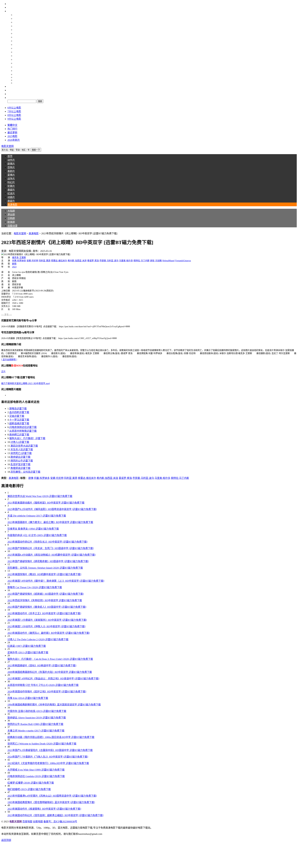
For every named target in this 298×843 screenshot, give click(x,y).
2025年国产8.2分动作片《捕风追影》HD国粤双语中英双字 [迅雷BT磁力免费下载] (52, 509)
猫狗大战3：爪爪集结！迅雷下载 (27, 438)
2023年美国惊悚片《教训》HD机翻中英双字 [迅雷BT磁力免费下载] (44, 574)
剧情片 (17, 41)
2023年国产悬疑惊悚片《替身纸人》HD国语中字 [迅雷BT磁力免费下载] (46, 607)
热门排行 (12, 128)
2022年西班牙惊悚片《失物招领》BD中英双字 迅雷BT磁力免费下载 (44, 600)
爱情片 (17, 52)
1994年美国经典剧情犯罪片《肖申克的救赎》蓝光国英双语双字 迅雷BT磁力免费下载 (54, 704)
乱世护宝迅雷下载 (20, 464)
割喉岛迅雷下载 (18, 408)
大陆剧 (17, 18)
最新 (9, 86)
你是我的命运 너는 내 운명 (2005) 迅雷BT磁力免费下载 (37, 535)
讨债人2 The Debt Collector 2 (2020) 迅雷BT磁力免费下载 (37, 639)
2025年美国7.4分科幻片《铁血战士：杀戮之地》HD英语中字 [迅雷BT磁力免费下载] (53, 678)
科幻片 (17, 59)
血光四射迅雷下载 (19, 412)
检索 (9, 94)
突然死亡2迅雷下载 (21, 453)
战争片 (17, 55)
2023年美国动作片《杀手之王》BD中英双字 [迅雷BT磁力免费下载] (44, 613)
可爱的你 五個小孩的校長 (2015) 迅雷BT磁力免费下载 (36, 711)
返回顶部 (6, 840)
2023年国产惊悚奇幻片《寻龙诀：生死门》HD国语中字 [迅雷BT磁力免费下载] (50, 548)
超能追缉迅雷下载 (19, 423)
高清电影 (19, 14)
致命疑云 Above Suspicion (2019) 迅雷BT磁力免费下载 (36, 717)
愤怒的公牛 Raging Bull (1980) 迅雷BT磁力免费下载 (35, 724)
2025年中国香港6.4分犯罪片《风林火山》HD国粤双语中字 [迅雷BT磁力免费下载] (52, 795)
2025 (16, 80)
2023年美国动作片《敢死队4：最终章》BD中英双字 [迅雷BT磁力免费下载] (48, 633)
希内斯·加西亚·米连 (77, 260)
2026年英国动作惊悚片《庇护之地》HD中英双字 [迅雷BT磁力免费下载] (46, 691)
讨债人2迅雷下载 (20, 442)
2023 (14, 267)
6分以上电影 (14, 107)
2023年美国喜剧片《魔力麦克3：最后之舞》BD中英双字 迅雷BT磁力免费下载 (50, 522)
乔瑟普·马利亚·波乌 (108, 260)
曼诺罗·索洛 (93, 260)
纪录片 (17, 70)
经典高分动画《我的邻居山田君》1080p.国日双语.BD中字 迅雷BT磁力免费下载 (50, 737)
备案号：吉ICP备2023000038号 (60, 821)
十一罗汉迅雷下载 (19, 419)
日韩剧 (17, 26)
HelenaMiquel (168, 260)
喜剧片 (17, 48)
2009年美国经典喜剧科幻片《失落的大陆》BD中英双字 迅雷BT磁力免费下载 (49, 672)
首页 (9, 7)
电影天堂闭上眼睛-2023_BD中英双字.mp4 (25, 383)
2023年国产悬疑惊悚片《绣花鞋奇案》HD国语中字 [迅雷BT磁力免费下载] (48, 561)
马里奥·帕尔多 (126, 260)
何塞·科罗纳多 (19, 260)
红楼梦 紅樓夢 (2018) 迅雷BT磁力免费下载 (30, 782)
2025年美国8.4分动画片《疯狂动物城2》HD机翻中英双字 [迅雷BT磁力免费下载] (51, 554)
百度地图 (27, 821)
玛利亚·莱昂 (44, 260)
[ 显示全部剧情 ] (9, 359)
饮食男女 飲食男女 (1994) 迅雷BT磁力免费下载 (33, 528)
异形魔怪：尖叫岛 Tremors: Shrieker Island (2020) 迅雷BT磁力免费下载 (45, 567)
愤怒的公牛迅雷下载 (22, 460)
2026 (16, 83)
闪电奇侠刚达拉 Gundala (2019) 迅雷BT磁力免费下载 (36, 776)
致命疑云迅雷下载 (20, 457)
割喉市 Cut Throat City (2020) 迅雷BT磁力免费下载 (34, 587)
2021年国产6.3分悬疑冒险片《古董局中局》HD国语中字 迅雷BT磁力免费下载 (50, 750)
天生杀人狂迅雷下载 (22, 449)
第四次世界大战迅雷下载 (24, 445)
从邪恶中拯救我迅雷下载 (23, 431)
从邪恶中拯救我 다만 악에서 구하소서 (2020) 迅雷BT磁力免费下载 (43, 685)
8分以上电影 (14, 115)
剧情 (14, 264)
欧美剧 (17, 29)
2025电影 (12, 136)
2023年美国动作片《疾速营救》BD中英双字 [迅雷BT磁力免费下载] (44, 808)
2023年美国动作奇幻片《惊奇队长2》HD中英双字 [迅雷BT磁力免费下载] (47, 541)
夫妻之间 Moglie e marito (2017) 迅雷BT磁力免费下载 (35, 730)
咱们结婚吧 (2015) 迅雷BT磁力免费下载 (29, 789)
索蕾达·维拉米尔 (59, 260)
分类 (9, 11)
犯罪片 (17, 63)
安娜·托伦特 (32, 260)
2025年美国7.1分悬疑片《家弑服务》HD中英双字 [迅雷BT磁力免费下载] (47, 620)
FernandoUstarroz (183, 260)
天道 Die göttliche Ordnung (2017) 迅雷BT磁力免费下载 (36, 515)
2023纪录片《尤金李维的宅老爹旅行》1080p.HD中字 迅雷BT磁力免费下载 (48, 763)
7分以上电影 (14, 111)
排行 (9, 90)
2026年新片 (13, 140)
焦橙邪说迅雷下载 (20, 468)
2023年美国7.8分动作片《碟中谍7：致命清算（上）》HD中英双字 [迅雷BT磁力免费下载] (55, 581)
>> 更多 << (6, 314)
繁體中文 (12, 125)
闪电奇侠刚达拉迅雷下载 (23, 427)
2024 (16, 77)
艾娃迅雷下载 (16, 416)
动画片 (17, 74)
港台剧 (17, 22)
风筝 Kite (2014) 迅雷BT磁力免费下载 (27, 698)
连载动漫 (19, 33)
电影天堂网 (20, 233)
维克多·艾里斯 (19, 257)
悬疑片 (17, 67)
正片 (3, 371)
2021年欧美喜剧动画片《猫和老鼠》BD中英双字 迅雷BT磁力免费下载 (45, 502)
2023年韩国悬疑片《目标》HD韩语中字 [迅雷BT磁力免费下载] (41, 665)
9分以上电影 (14, 119)
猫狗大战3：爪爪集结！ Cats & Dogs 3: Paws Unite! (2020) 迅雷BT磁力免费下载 (50, 659)
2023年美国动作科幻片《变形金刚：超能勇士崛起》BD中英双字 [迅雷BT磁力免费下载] (55, 815)
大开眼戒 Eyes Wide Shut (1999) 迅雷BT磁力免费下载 (36, 769)
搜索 (9, 97)
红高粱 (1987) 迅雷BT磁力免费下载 (26, 646)
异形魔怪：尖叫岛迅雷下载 (25, 472)
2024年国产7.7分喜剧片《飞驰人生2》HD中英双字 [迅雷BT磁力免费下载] (47, 756)
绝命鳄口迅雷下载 (19, 434)
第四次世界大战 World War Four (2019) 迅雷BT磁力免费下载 (39, 496)
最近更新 (12, 132)
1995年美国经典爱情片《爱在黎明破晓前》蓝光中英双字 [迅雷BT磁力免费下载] (51, 802)
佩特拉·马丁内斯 (141, 260)
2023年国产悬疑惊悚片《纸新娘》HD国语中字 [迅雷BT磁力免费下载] (45, 594)
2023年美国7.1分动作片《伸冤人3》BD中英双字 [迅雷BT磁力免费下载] (46, 626)
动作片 (17, 37)
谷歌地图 (38, 821)
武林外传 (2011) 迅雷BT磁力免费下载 (27, 652)
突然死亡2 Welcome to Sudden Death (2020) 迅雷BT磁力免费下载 (41, 743)
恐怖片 (17, 44)
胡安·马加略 (156, 260)
